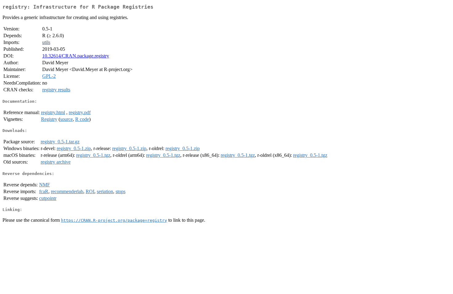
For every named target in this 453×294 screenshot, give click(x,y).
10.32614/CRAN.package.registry (75, 55)
